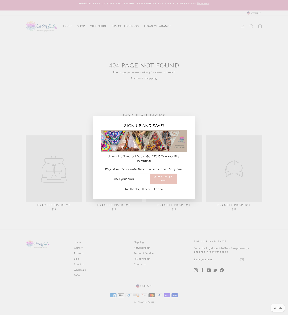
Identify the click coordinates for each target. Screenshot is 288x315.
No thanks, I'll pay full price (144, 189)
